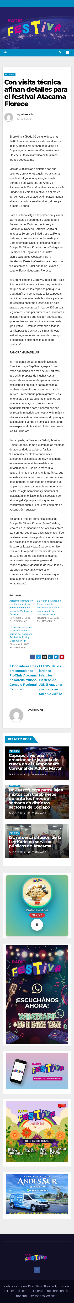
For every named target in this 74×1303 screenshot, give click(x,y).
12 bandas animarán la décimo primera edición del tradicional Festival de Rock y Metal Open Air (21, 634)
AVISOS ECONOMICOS (43, 1296)
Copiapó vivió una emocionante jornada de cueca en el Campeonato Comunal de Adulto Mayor (35, 762)
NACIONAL (22, 1296)
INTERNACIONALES (57, 1291)
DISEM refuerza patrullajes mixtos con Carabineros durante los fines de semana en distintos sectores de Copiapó (36, 799)
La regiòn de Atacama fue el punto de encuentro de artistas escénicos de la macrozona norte (49, 607)
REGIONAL (9, 75)
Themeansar (64, 1286)
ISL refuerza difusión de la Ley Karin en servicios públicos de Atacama (35, 841)
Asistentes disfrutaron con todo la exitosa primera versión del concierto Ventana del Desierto (21, 607)
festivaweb (38, 774)
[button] (60, 52)
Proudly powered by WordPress (19, 1286)
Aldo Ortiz (27, 114)
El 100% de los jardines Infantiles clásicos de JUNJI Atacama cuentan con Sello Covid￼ (50, 680)
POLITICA (9, 1291)
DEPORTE (23, 1291)
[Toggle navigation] (67, 52)
